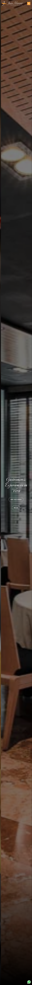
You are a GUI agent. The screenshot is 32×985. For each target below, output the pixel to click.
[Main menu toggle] (28, 3)
